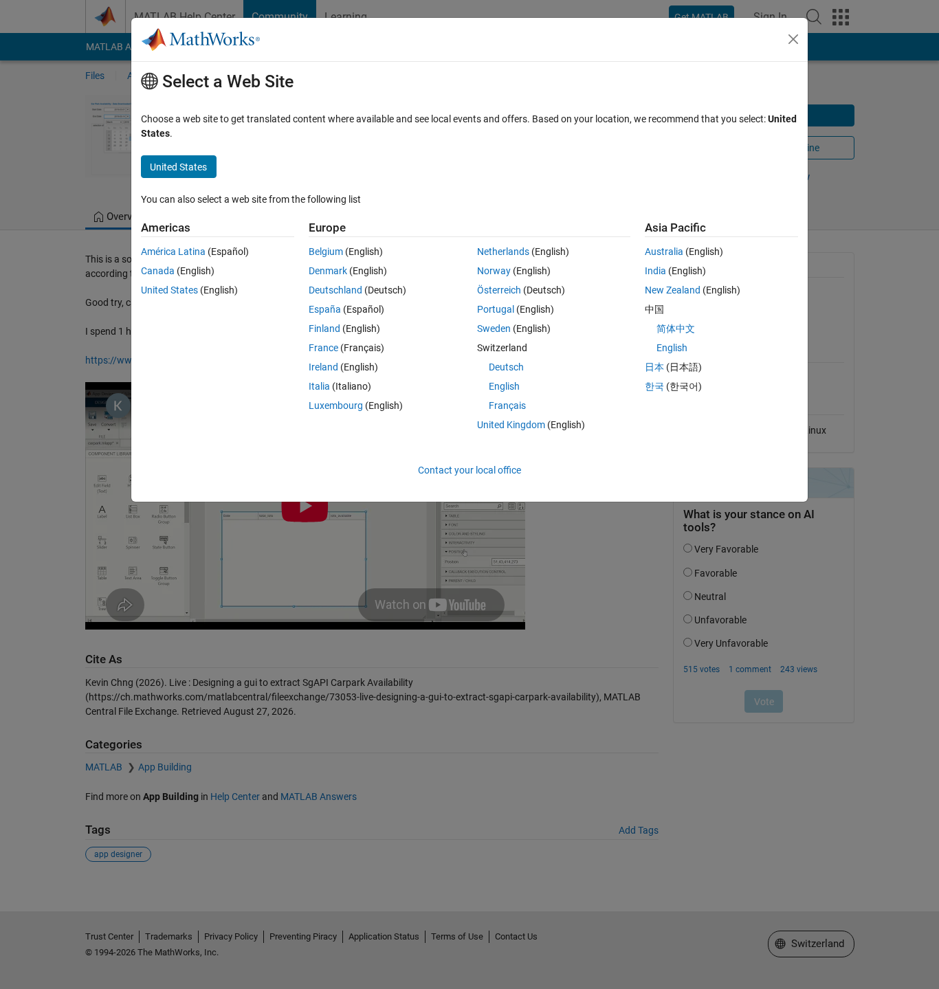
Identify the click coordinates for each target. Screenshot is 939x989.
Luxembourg (336, 405)
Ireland (323, 367)
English (504, 386)
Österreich (499, 290)
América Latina (173, 251)
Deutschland (335, 290)
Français (507, 405)
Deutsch (506, 367)
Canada (158, 270)
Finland (324, 328)
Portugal (495, 309)
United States (169, 290)
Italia (319, 386)
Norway (494, 270)
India (655, 270)
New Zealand (672, 290)
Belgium (326, 251)
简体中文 (675, 328)
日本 (654, 367)
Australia (664, 251)
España (325, 309)
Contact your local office (469, 470)
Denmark (328, 270)
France (323, 347)
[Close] (793, 39)
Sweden (494, 328)
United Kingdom (511, 424)
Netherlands (503, 251)
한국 (654, 386)
